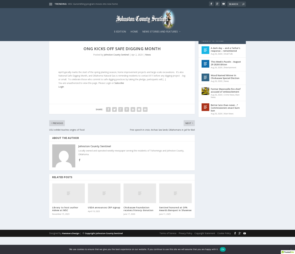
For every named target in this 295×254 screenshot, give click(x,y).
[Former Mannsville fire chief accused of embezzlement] (205, 91)
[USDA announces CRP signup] (104, 193)
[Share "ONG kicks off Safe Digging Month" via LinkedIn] (133, 109)
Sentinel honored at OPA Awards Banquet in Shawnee (175, 209)
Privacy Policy (185, 233)
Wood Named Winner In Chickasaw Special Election (225, 77)
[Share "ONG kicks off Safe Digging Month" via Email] (139, 109)
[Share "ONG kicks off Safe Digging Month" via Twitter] (114, 109)
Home (134, 31)
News (148, 54)
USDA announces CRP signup (104, 207)
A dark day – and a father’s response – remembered (225, 49)
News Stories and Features (160, 31)
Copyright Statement (205, 233)
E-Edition (120, 31)
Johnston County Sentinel (116, 54)
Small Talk (228, 54)
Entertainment (230, 67)
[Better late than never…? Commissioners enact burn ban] (205, 107)
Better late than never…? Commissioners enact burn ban (225, 108)
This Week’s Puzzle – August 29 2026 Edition (226, 63)
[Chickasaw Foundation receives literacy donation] (140, 193)
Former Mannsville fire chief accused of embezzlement (226, 90)
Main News (228, 113)
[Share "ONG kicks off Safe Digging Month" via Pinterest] (127, 109)
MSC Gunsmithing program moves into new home (93, 3)
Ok (222, 249)
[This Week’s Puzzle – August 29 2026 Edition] (205, 64)
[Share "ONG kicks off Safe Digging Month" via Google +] (121, 109)
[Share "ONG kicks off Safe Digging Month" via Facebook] (108, 109)
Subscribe (119, 83)
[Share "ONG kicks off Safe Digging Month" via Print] (145, 109)
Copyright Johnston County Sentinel (104, 233)
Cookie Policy (224, 233)
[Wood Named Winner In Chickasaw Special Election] (205, 77)
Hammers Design (70, 233)
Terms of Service (167, 233)
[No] (291, 249)
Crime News (229, 95)
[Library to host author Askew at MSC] (68, 193)
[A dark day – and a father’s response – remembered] (205, 50)
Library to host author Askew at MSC (65, 209)
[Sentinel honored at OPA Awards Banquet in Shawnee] (175, 193)
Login (61, 86)
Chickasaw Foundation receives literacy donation (138, 209)
